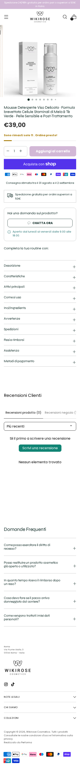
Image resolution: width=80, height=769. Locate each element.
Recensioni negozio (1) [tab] (61, 412)
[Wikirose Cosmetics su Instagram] (6, 685)
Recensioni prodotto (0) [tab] (23, 412)
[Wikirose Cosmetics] (40, 17)
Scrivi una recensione (40, 448)
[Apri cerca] (64, 17)
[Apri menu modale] (6, 17)
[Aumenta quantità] (8, 151)
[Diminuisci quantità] (21, 151)
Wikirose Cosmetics (38, 731)
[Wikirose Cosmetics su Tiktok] (13, 685)
